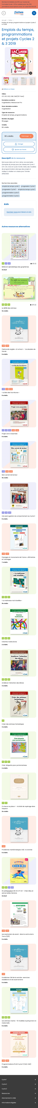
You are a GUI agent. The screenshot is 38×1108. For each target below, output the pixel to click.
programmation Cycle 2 (10, 196)
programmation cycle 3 (10, 193)
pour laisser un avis (19, 212)
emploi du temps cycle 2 (10, 186)
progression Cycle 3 (9, 189)
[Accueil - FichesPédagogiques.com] (19, 13)
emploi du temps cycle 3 (26, 189)
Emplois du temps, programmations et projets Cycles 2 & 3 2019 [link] (19, 23)
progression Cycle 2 (28, 186)
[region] (19, 61)
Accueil (4, 20)
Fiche (10, 20)
